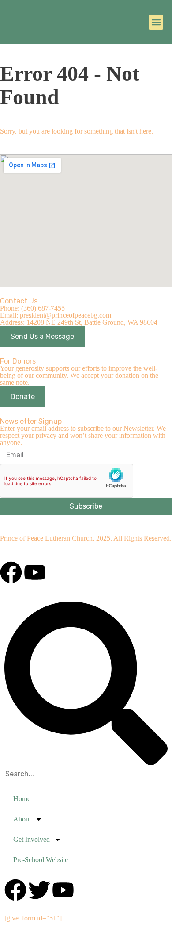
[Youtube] (35, 572)
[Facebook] (11, 572)
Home (21, 798)
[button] (156, 22)
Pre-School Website (40, 859)
